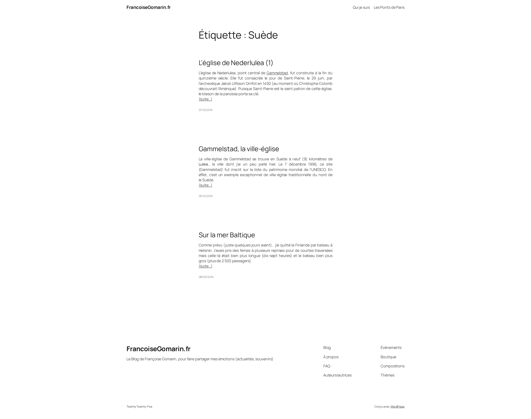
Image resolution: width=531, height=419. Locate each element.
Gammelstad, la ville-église (239, 148)
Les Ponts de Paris (389, 7)
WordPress (397, 406)
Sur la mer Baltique (227, 235)
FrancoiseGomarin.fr (149, 7)
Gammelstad (277, 72)
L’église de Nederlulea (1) (236, 62)
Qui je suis (361, 7)
